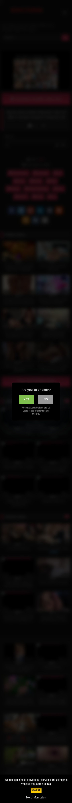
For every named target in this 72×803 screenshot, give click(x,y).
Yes (26, 399)
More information (36, 797)
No (46, 399)
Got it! (36, 790)
